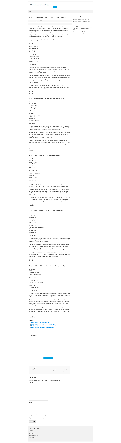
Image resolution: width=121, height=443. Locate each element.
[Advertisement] (49, 345)
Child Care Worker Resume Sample (38, 370)
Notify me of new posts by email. (36, 418)
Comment (31, 382)
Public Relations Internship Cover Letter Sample (43, 324)
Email (30, 402)
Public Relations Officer (41, 23)
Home (30, 11)
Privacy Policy (32, 433)
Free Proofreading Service (34, 435)
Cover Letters (33, 23)
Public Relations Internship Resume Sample (82, 33)
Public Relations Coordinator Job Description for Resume (45, 325)
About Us (31, 430)
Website (31, 408)
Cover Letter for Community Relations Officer (42, 327)
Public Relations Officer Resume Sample (41, 322)
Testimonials (31, 437)
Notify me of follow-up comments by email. (39, 415)
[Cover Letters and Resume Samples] (40, 5)
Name (31, 397)
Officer (34, 361)
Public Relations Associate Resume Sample (82, 31)
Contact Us (31, 432)
